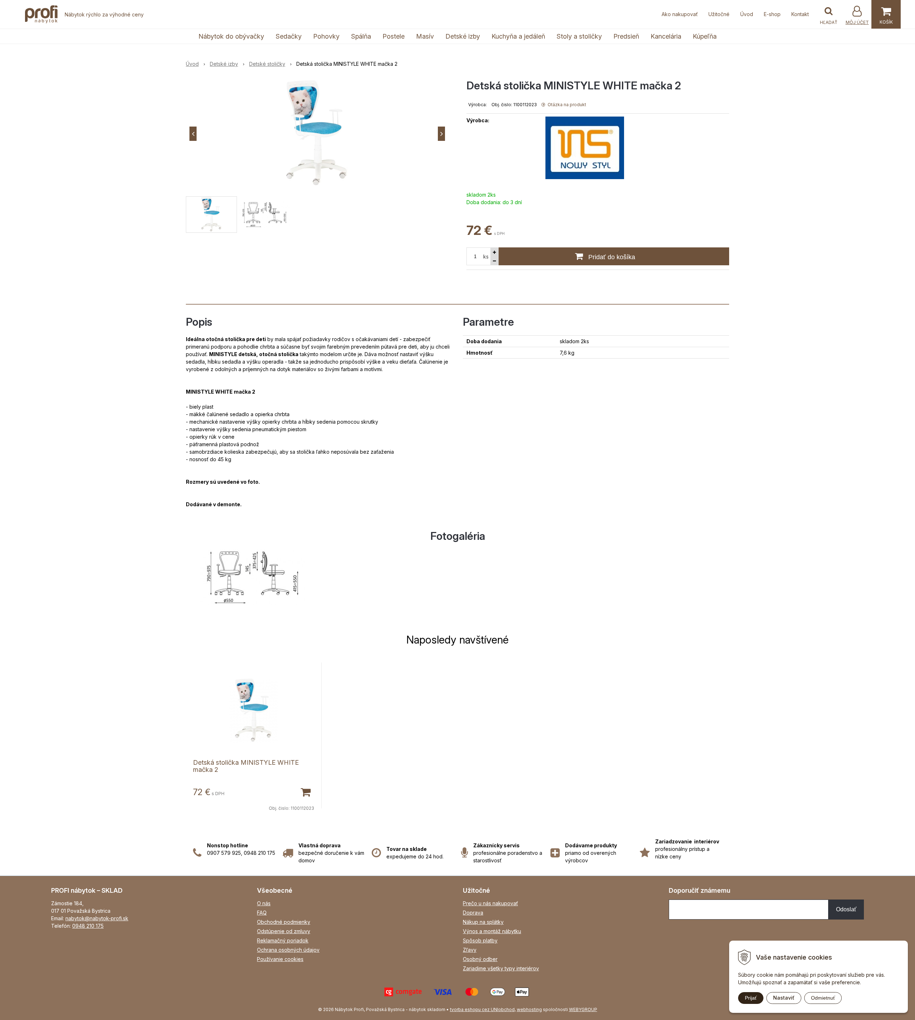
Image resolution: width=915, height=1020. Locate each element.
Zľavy (469, 950)
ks (486, 256)
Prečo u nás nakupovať (490, 903)
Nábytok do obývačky (231, 36)
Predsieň (626, 36)
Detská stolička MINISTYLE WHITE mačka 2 (246, 766)
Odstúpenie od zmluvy (283, 931)
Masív (425, 36)
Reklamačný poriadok (282, 940)
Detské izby (462, 36)
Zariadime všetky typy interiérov (501, 968)
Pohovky (326, 36)
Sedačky (289, 36)
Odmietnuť (823, 998)
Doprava (473, 913)
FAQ (262, 913)
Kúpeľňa (705, 36)
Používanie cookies (280, 959)
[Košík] (886, 14)
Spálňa (361, 36)
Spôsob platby (480, 940)
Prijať (751, 998)
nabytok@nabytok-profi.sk (96, 918)
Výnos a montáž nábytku (492, 931)
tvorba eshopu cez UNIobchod (482, 1009)
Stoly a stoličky (579, 36)
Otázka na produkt (566, 104)
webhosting (529, 1009)
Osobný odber (480, 959)
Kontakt (800, 14)
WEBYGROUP (583, 1009)
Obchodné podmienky (283, 922)
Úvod (746, 14)
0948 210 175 (88, 926)
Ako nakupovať (680, 14)
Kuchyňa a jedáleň (518, 36)
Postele (393, 36)
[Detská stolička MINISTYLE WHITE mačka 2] (317, 133)
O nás (264, 903)
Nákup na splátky (483, 922)
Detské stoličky (267, 64)
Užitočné (718, 14)
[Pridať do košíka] (305, 791)
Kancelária (666, 36)
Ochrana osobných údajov (288, 950)
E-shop (772, 14)
